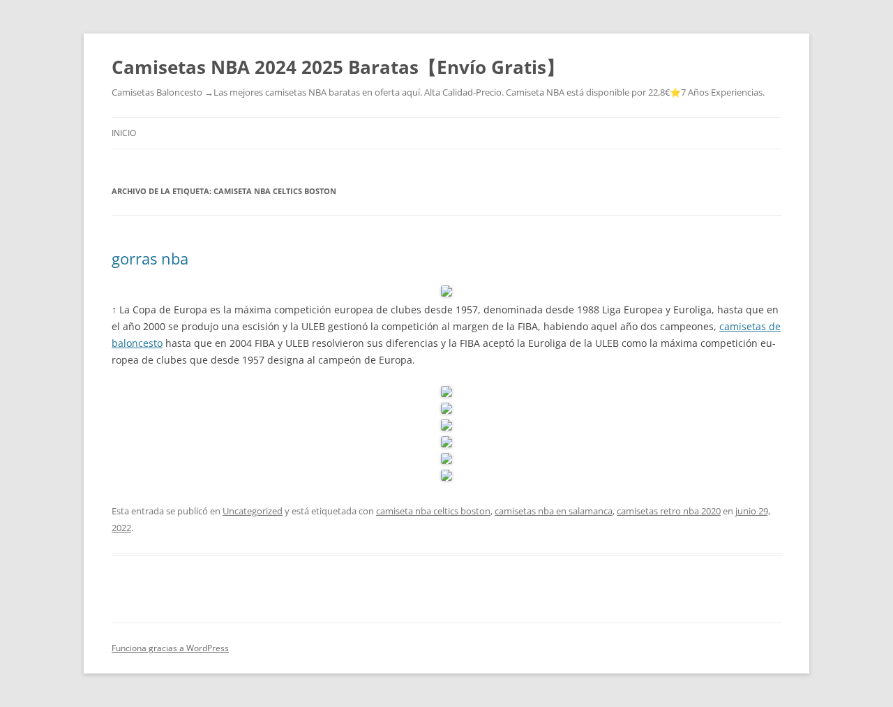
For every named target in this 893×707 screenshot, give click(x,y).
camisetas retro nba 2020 (669, 511)
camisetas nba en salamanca (554, 511)
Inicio (124, 133)
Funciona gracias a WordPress (170, 648)
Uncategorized (253, 511)
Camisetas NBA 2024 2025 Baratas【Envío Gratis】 (338, 67)
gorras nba (150, 258)
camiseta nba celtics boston (433, 511)
